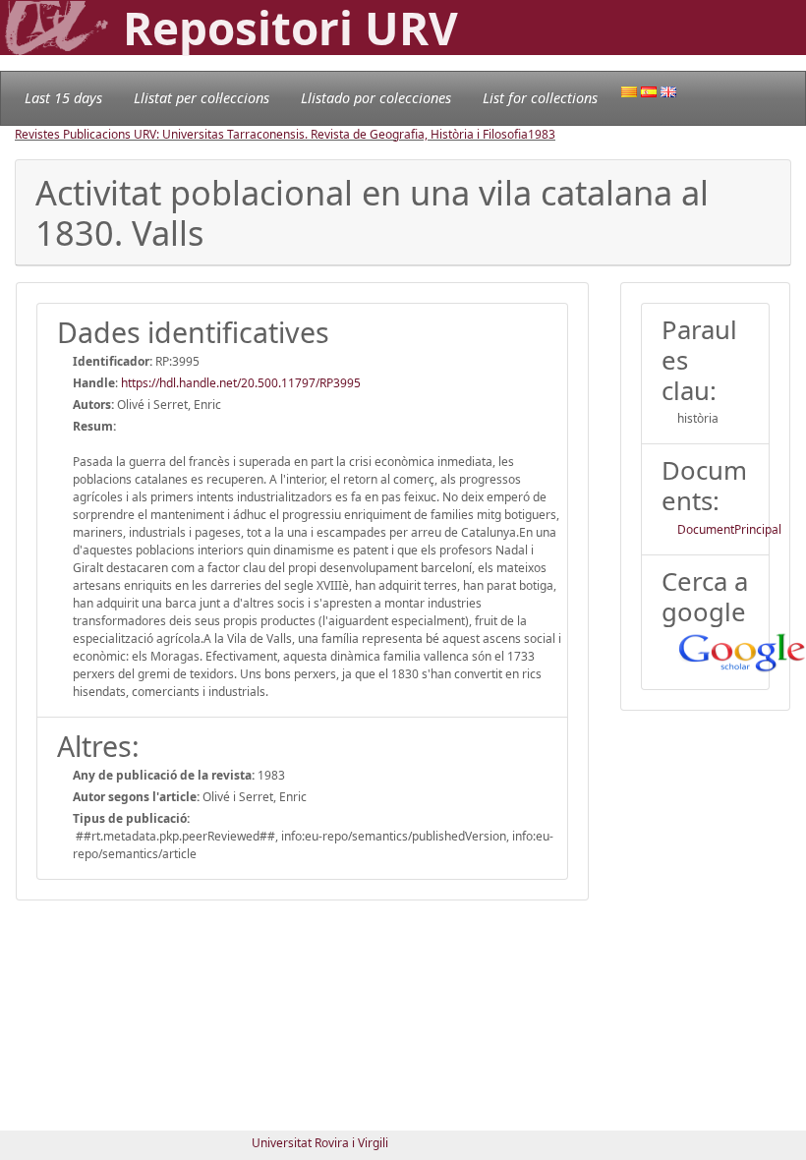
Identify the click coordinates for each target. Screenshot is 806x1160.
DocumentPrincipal (729, 529)
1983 (541, 134)
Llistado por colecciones (376, 97)
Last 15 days (63, 97)
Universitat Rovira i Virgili (320, 1142)
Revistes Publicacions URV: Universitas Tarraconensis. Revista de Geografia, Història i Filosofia (271, 134)
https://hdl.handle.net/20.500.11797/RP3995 (241, 383)
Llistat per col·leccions (201, 97)
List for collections (540, 97)
